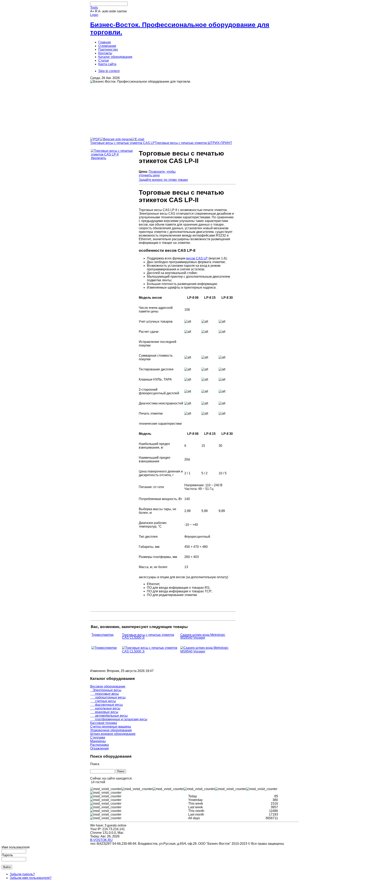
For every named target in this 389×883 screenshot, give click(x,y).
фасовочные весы (106, 704)
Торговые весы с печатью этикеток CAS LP (122, 143)
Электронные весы (105, 690)
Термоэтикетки (102, 635)
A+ (92, 11)
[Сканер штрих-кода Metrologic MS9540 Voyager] (207, 651)
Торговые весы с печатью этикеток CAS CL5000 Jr (148, 636)
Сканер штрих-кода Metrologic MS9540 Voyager (202, 636)
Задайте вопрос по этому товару (163, 179)
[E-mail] (138, 138)
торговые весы (104, 693)
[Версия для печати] (116, 138)
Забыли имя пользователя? (30, 878)
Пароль (7, 855)
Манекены (98, 741)
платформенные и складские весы (118, 719)
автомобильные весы (109, 715)
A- (99, 11)
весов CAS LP (197, 258)
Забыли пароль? (22, 874)
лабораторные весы (108, 697)
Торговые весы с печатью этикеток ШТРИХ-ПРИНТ (193, 143)
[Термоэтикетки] (104, 647)
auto (105, 11)
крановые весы (104, 712)
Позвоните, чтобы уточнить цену (157, 173)
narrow (122, 11)
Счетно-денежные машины (110, 726)
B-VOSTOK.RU (101, 840)
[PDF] (95, 138)
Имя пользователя (16, 847)
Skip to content (109, 71)
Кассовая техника (103, 723)
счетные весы (103, 701)
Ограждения (99, 748)
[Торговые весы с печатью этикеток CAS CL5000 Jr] (151, 651)
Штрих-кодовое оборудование (113, 734)
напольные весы (105, 708)
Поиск (94, 764)
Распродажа (99, 744)
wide (112, 11)
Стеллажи (97, 737)
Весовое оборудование (107, 686)
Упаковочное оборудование (111, 730)
